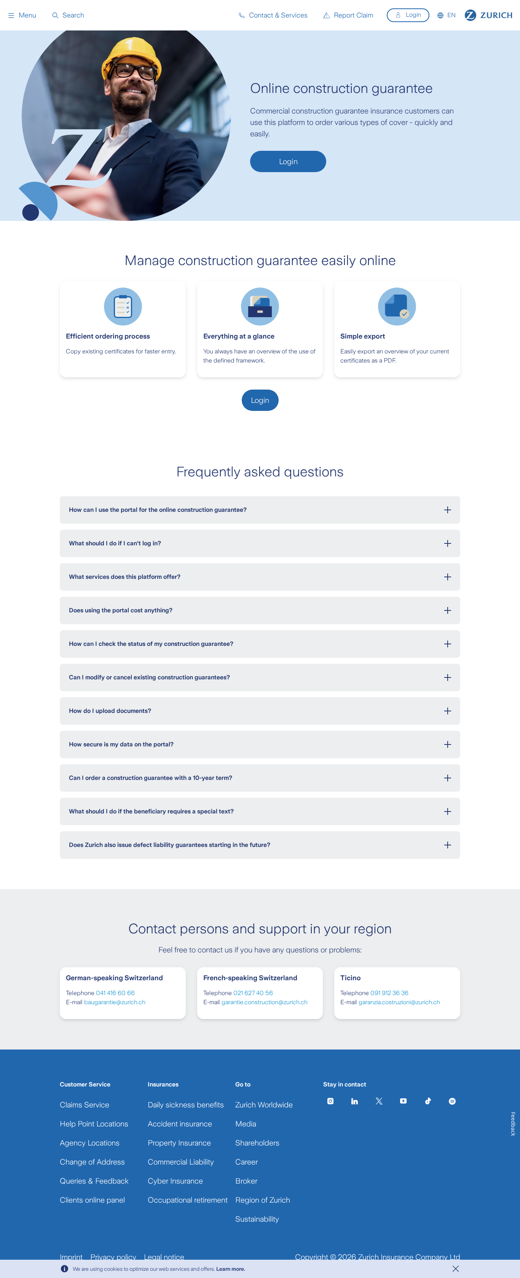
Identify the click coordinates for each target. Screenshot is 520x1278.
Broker (246, 1181)
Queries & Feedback (94, 1181)
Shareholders (257, 1143)
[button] (22, 15)
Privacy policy (113, 1257)
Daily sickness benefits (186, 1105)
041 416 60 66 (115, 993)
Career (246, 1162)
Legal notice (164, 1257)
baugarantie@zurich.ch (114, 1002)
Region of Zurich (262, 1200)
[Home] (488, 15)
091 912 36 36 (389, 993)
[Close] (455, 1268)
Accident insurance (180, 1124)
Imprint (71, 1257)
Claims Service (84, 1105)
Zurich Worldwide (264, 1105)
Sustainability (257, 1219)
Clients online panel (92, 1200)
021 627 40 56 (253, 993)
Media (245, 1124)
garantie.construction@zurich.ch (265, 1002)
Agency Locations (90, 1143)
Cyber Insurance (175, 1181)
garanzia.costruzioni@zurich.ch (399, 1002)
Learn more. (230, 1269)
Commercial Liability (181, 1162)
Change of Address (92, 1162)
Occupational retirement (188, 1200)
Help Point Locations (94, 1124)
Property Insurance (179, 1143)
